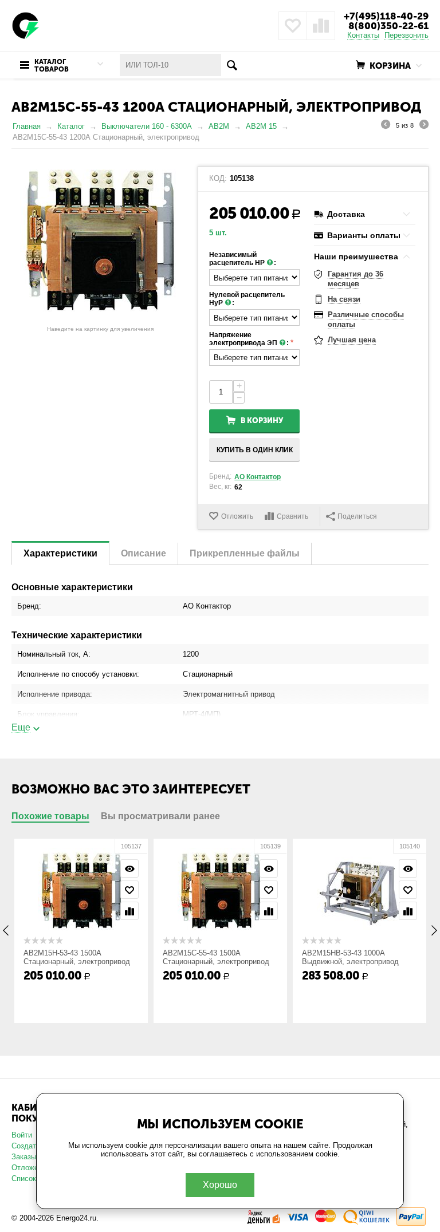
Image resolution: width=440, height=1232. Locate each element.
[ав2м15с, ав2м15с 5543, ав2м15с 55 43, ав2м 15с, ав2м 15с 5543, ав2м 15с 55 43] (100, 240)
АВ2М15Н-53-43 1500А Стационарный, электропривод (76, 957)
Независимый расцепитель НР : (242, 259)
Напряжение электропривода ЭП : (249, 339)
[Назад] (385, 126)
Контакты (363, 35)
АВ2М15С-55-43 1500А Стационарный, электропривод (216, 957)
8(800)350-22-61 (388, 25)
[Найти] (232, 65)
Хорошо (220, 1185)
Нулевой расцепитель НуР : (247, 299)
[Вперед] (424, 126)
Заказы (23, 1156)
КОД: (218, 179)
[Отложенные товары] (292, 25)
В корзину (262, 420)
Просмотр (129, 868)
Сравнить (292, 516)
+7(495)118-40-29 (386, 16)
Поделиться (357, 516)
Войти (21, 1135)
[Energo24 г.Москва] (25, 25)
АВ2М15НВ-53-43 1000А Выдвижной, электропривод (350, 957)
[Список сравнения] (321, 25)
